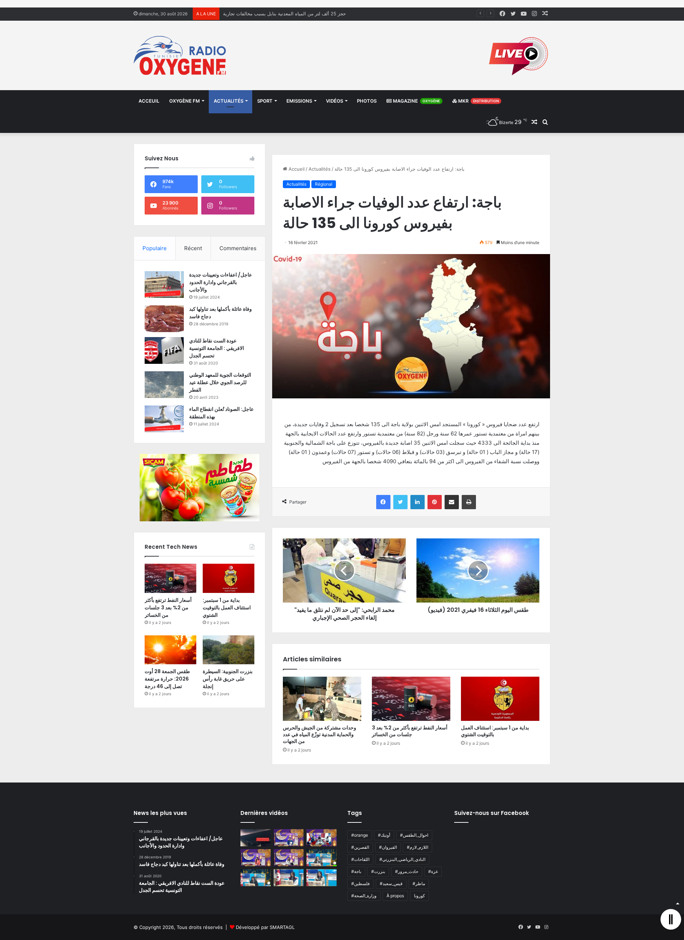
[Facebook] (383, 502)
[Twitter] (400, 502)
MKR (478, 101)
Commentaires (237, 248)
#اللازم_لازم (417, 847)
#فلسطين (360, 883)
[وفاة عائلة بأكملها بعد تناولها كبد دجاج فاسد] (164, 318)
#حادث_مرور (406, 871)
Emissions (299, 101)
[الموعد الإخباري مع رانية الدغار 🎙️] (289, 837)
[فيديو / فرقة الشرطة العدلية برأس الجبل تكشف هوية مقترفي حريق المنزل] (255, 837)
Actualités (228, 101)
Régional (323, 184)
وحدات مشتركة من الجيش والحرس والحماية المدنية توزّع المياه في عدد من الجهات (319, 734)
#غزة (433, 871)
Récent (193, 248)
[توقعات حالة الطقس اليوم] (255, 857)
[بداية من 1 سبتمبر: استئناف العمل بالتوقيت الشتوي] (500, 699)
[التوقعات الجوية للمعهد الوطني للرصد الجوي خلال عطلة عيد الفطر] (164, 384)
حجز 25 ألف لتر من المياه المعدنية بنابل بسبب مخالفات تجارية (284, 13)
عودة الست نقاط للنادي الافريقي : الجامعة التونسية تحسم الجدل (216, 348)
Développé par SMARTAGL (265, 927)
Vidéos (334, 101)
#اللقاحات (360, 859)
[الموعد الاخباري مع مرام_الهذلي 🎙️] (289, 857)
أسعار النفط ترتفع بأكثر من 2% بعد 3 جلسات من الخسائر (409, 731)
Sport (265, 101)
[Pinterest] (435, 502)
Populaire (154, 248)
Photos (367, 101)
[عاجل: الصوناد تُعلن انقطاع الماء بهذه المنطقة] (164, 419)
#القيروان (388, 847)
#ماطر (419, 883)
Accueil (296, 169)
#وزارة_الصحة (364, 895)
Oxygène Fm (184, 101)
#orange (359, 835)
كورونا (419, 895)
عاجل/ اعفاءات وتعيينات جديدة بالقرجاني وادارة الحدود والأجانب (220, 282)
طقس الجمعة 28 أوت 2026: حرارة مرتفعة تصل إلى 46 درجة (167, 679)
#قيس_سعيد (391, 883)
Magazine (416, 101)
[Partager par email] (452, 502)
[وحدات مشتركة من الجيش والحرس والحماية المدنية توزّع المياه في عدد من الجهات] (322, 699)
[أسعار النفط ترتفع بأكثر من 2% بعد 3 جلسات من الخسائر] (411, 699)
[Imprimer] (469, 502)
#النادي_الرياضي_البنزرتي (402, 859)
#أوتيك (384, 835)
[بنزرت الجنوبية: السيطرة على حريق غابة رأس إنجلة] (228, 650)
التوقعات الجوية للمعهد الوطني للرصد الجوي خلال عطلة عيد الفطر (220, 382)
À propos (395, 895)
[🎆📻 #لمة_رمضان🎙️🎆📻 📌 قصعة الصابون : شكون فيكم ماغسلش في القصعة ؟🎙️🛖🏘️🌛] (321, 837)
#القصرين (360, 847)
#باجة (356, 871)
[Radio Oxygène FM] (181, 55)
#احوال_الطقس (414, 835)
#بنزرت (378, 871)
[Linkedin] (417, 502)
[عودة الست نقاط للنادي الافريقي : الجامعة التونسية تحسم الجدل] (164, 350)
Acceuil (149, 101)
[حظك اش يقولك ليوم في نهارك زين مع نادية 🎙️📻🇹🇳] (255, 877)
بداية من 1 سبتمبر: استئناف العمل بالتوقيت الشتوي (495, 731)
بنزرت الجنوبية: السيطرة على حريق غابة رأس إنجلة (228, 679)
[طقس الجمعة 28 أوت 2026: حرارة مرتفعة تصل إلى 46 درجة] (170, 650)
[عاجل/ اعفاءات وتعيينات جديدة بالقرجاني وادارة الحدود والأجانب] (164, 284)
